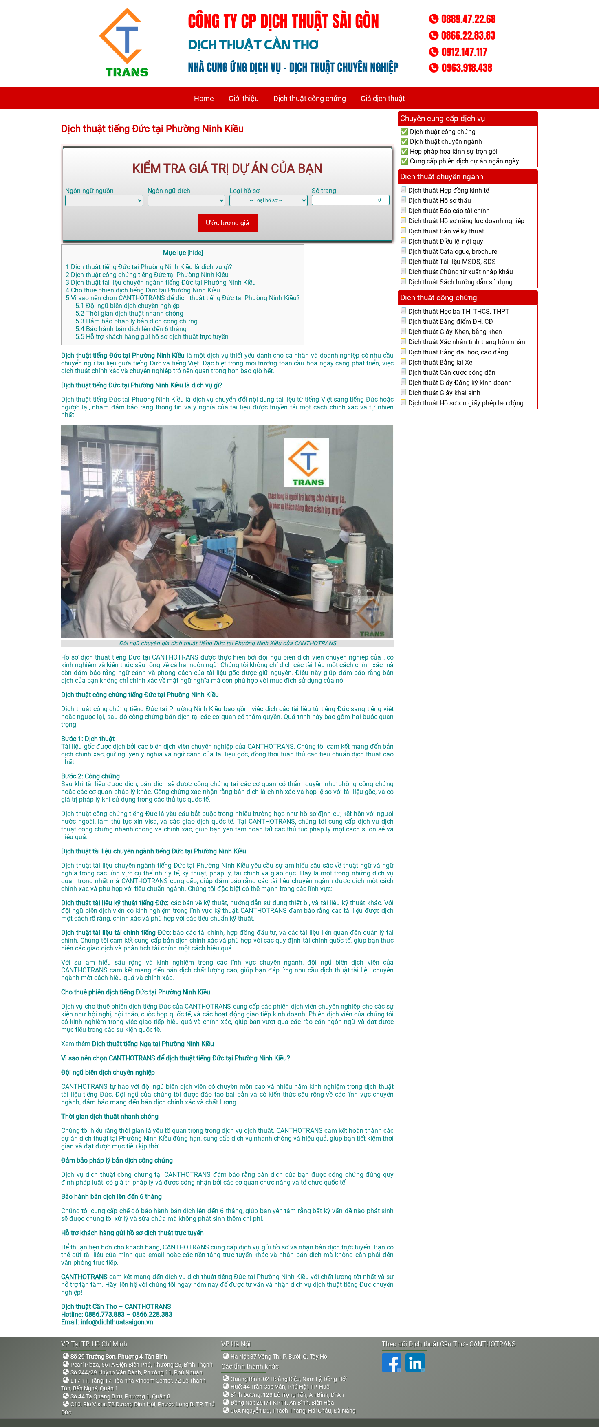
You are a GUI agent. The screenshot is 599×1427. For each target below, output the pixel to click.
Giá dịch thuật (383, 98)
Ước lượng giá (227, 223)
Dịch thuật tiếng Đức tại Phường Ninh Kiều (153, 128)
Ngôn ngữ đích (169, 191)
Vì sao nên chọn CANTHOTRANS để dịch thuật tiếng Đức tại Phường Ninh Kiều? (183, 298)
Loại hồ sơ (244, 191)
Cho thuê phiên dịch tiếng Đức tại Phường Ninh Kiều (143, 290)
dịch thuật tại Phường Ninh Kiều (125, 1138)
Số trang (324, 191)
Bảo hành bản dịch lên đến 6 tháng (131, 329)
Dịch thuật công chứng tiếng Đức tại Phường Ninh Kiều (147, 275)
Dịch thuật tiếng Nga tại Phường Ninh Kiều (154, 1044)
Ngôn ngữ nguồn (89, 191)
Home (204, 98)
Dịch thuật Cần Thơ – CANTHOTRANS (116, 1306)
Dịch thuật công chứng (309, 98)
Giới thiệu (244, 98)
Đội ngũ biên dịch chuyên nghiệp (127, 306)
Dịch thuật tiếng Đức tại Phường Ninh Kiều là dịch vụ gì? (149, 267)
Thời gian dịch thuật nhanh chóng (129, 313)
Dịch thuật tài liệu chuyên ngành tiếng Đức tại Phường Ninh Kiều (161, 282)
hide (195, 253)
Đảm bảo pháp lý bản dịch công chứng (136, 321)
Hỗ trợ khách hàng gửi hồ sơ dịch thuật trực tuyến (152, 337)
